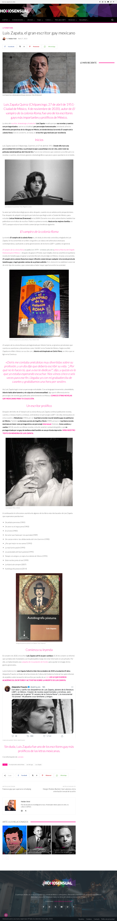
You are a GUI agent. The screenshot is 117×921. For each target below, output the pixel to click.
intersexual (47, 424)
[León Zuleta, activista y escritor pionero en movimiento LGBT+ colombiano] (15, 840)
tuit (47, 677)
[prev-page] (4, 858)
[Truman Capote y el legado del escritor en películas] (64, 840)
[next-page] (7, 858)
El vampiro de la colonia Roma (16, 764)
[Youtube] (108, 2)
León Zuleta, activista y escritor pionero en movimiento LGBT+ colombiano (14, 849)
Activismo (14, 843)
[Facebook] (99, 2)
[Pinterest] (113, 2)
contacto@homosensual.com (63, 901)
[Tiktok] (67, 907)
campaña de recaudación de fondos (35, 662)
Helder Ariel (12, 38)
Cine (63, 847)
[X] (26, 810)
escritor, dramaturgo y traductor (23, 123)
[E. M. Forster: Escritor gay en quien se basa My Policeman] (39, 840)
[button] (112, 20)
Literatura (8, 28)
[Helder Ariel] (4, 38)
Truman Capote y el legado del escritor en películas (64, 851)
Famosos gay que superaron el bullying (17, 789)
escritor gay (30, 764)
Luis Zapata (38, 764)
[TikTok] (110, 2)
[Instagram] (102, 2)
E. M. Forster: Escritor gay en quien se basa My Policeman (39, 851)
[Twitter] (105, 2)
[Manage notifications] (6, 915)
